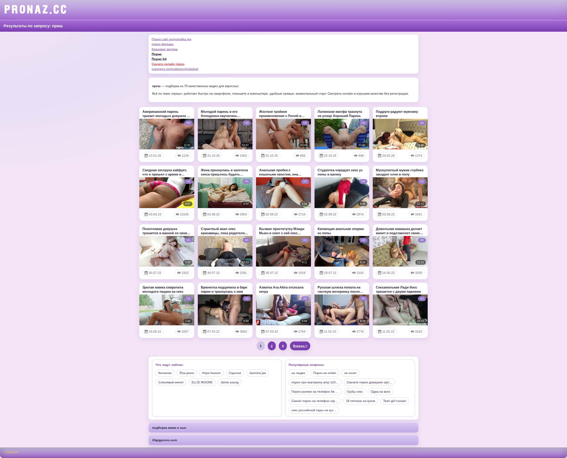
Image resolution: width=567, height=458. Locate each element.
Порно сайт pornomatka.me (171, 39)
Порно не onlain (324, 373)
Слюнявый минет (171, 382)
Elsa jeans (187, 373)
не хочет (350, 373)
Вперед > (300, 346)
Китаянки (165, 373)
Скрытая (235, 373)
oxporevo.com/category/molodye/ (175, 69)
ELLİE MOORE (202, 382)
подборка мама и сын (169, 427)
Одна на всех (380, 391)
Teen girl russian (394, 401)
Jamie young (230, 382)
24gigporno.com (164, 440)
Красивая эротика (165, 49)
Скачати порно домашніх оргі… (369, 382)
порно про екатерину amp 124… (315, 382)
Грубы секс (355, 391)
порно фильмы (163, 44)
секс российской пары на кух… (313, 410)
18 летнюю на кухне (360, 401)
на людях (298, 373)
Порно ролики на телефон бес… (315, 391)
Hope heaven (211, 373)
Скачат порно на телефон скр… (314, 401)
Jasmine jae (257, 373)
